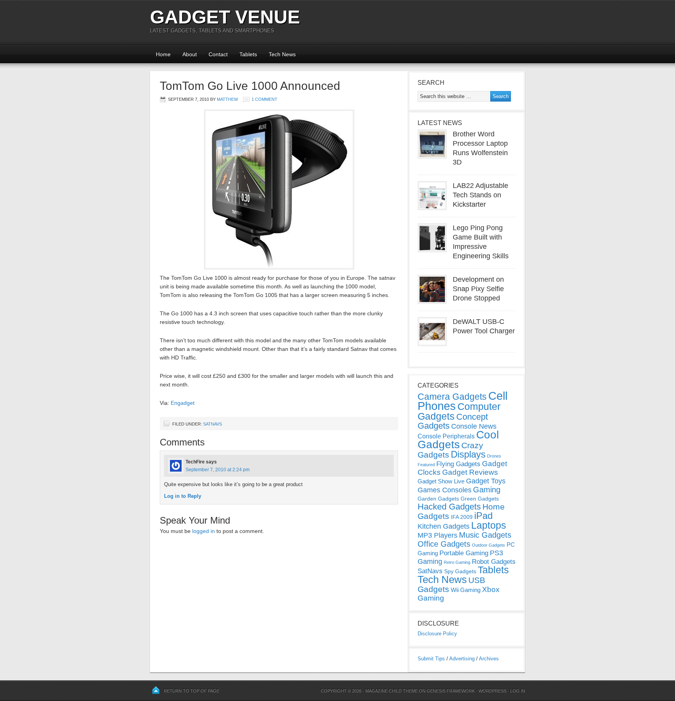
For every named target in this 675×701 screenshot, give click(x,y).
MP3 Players (437, 535)
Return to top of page (191, 690)
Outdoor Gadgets (488, 545)
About (189, 54)
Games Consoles (444, 490)
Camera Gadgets (452, 397)
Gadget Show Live (441, 481)
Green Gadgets (480, 498)
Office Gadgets (444, 544)
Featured (426, 464)
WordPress (492, 690)
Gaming (486, 489)
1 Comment (264, 99)
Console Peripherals (446, 436)
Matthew (227, 99)
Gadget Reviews (470, 472)
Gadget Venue (225, 17)
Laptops (488, 525)
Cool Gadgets (458, 440)
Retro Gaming (457, 562)
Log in (517, 690)
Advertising (462, 659)
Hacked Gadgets (449, 506)
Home (163, 54)
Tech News (282, 54)
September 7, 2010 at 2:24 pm (218, 469)
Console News (473, 426)
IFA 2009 (462, 517)
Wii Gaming (465, 590)
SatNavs (212, 424)
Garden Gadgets (438, 498)
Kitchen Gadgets (444, 526)
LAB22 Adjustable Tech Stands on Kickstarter (480, 195)
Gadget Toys (485, 481)
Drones (494, 456)
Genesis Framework (451, 690)
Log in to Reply (182, 496)
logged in (203, 531)
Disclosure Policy (437, 634)
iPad (483, 515)
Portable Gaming (463, 553)
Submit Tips (431, 659)
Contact (218, 54)
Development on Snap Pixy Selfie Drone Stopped (478, 288)
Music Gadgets (485, 535)
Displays (468, 454)
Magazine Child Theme (391, 690)
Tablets (248, 54)
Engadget (183, 403)
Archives (489, 659)
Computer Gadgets (459, 411)
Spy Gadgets (460, 571)
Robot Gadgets (494, 561)
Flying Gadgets (458, 464)
